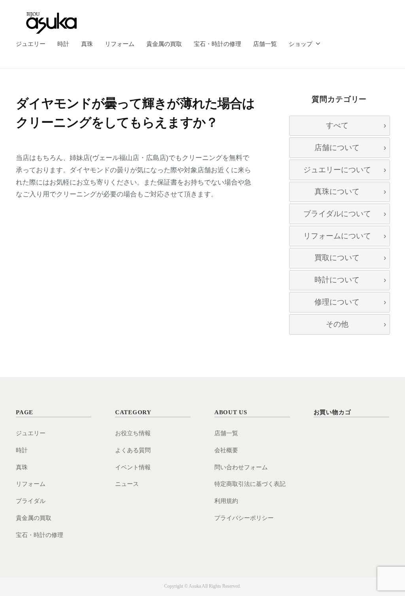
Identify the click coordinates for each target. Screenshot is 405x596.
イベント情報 (133, 467)
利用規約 (226, 500)
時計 (63, 43)
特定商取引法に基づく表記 (250, 483)
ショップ (300, 43)
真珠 (87, 43)
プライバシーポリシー (244, 517)
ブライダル (30, 500)
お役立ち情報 (133, 433)
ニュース (127, 483)
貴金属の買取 (164, 43)
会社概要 (226, 450)
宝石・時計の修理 (217, 43)
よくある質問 (133, 450)
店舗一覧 (265, 43)
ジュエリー (30, 43)
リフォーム (119, 43)
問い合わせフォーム (241, 467)
